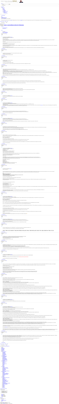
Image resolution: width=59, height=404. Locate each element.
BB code (2, 394)
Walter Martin (4, 352)
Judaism (3, 376)
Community (4, 9)
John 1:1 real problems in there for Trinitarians (14, 25)
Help (1, 3)
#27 (6, 49)
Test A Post (4, 355)
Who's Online (2, 349)
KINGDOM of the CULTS (4, 17)
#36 (6, 123)
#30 (6, 77)
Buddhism (4, 372)
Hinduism (4, 375)
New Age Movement (5, 359)
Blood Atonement (4, 380)
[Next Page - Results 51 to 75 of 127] (6, 21)
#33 (6, 99)
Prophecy (4, 385)
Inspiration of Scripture (5, 383)
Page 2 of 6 (1, 21)
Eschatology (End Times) (5, 381)
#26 (6, 33)
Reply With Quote (3, 48)
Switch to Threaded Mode (5, 32)
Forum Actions (4, 10)
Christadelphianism (4, 356)
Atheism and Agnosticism (5, 367)
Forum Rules (1, 397)
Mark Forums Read (6, 11)
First (3, 21)
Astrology (4, 361)
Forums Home (2, 350)
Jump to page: (2, 22)
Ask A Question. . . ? (5, 354)
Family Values (4, 368)
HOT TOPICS (2, 366)
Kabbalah (4, 362)
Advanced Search (3, 15)
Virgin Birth (4, 387)
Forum (2, 7)
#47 (6, 274)
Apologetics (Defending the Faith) (6, 377)
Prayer (3, 384)
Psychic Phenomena (5, 363)
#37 (6, 131)
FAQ (3, 8)
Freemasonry (4, 357)
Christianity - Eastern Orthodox (6, 373)
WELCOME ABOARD (3, 351)
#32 (6, 92)
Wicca (3, 365)
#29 (6, 65)
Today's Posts (5, 12)
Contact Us (2, 399)
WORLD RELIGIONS (3, 371)
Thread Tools (2, 26)
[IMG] (2, 395)
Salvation (4, 386)
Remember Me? (3, 5)
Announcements (4, 353)
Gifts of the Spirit (4, 382)
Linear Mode (4, 31)
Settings (2, 347)
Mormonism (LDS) (4, 358)
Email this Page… (4, 28)
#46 (6, 260)
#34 (6, 107)
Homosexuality (4, 369)
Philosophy (4, 370)
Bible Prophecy (4, 378)
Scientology (4, 360)
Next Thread (5, 388)
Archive (2, 400)
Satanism (3, 364)
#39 (6, 165)
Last (7, 21)
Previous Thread (2, 388)
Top (1, 401)
